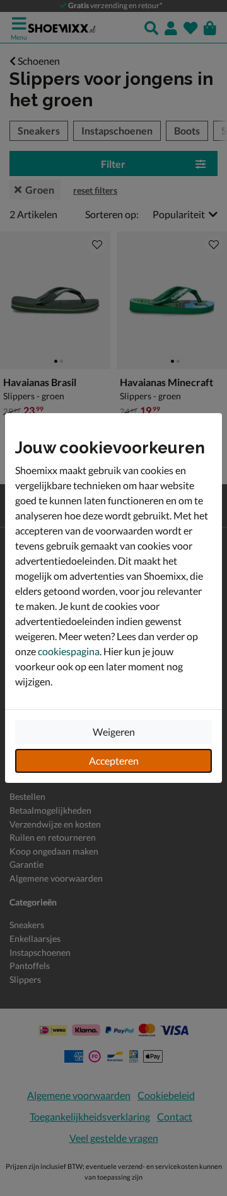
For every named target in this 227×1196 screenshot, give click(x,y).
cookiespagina (69, 651)
